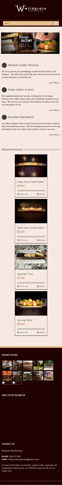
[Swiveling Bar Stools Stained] (48, 365)
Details (42, 194)
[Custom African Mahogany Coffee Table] (7, 386)
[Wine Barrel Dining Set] (17, 386)
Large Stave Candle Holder (30, 181)
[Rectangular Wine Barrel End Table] (7, 376)
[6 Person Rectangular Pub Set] (17, 365)
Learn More (54, 82)
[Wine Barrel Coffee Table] (38, 376)
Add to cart (23, 194)
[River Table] (7, 365)
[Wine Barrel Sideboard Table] (27, 365)
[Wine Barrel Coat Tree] (38, 365)
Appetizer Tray (25, 274)
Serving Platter (25, 320)
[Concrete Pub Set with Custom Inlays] (27, 376)
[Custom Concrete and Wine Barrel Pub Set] (17, 376)
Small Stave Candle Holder (30, 227)
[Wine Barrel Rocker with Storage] (48, 376)
